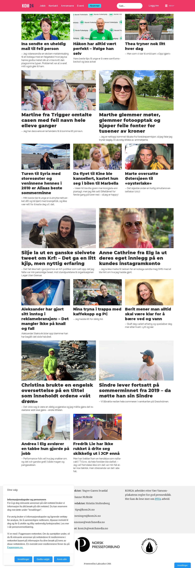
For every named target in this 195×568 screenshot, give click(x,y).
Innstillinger (182, 565)
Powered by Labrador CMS (97, 563)
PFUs (158, 499)
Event (80, 5)
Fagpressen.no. (15, 547)
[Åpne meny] (169, 5)
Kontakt (53, 5)
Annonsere (67, 5)
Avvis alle (62, 559)
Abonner (95, 5)
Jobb (42, 5)
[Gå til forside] (28, 6)
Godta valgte (43, 559)
